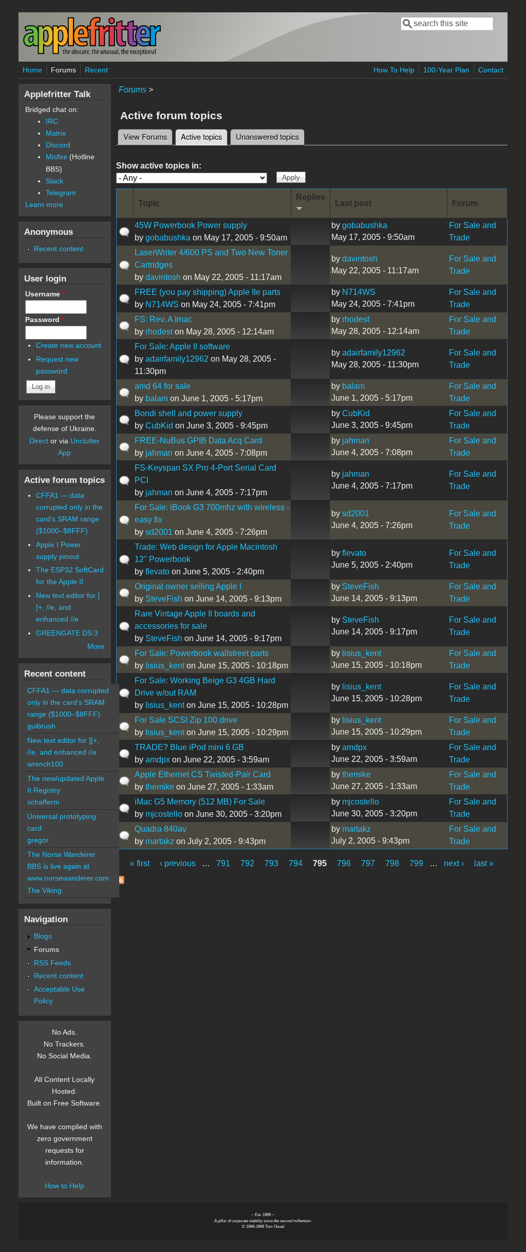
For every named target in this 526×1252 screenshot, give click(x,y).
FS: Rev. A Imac (163, 319)
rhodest (159, 331)
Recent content (58, 249)
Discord (58, 145)
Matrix (56, 133)
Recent (96, 70)
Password (44, 319)
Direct (38, 441)
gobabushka (168, 237)
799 (416, 863)
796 (344, 863)
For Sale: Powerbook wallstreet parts (202, 653)
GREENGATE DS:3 (67, 633)
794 (296, 863)
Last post (353, 203)
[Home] (92, 53)
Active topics (204, 136)
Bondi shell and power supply (188, 413)
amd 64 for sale (163, 386)
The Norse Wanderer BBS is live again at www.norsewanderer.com (68, 866)
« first (139, 863)
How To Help (394, 70)
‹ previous (178, 863)
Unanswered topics (267, 136)
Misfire (56, 157)
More (95, 646)
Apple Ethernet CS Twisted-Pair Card (203, 774)
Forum (465, 203)
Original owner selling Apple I (188, 586)
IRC (52, 121)
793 (271, 863)
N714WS (162, 304)
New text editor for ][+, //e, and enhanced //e (68, 607)
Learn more (44, 204)
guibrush (41, 726)
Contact (490, 70)
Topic (149, 203)
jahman (159, 453)
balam (156, 398)
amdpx (157, 759)
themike (159, 786)
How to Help (64, 1186)
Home (32, 70)
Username (45, 294)
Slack (54, 181)
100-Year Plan (446, 70)
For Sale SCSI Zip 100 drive (186, 720)
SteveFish (163, 598)
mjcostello (163, 814)
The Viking (44, 890)
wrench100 (45, 764)
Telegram (61, 193)
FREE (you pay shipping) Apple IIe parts (207, 292)
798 (392, 863)
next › (454, 863)
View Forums (145, 136)
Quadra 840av (160, 829)
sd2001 (159, 532)
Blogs (43, 936)
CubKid (159, 425)
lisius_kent (164, 665)
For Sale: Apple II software (182, 346)
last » (484, 863)
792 (247, 863)
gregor (38, 840)
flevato (157, 571)
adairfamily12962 (177, 358)
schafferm (43, 802)
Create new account (68, 345)
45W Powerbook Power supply (191, 225)
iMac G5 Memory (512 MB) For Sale (200, 801)
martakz (159, 841)
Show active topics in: (158, 165)
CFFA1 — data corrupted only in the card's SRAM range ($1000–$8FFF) (68, 702)
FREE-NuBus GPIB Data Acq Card (198, 440)
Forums (63, 70)
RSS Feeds (52, 963)
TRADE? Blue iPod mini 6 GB (189, 747)
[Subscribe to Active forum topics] (120, 881)
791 (223, 863)
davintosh (163, 277)
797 (368, 863)
